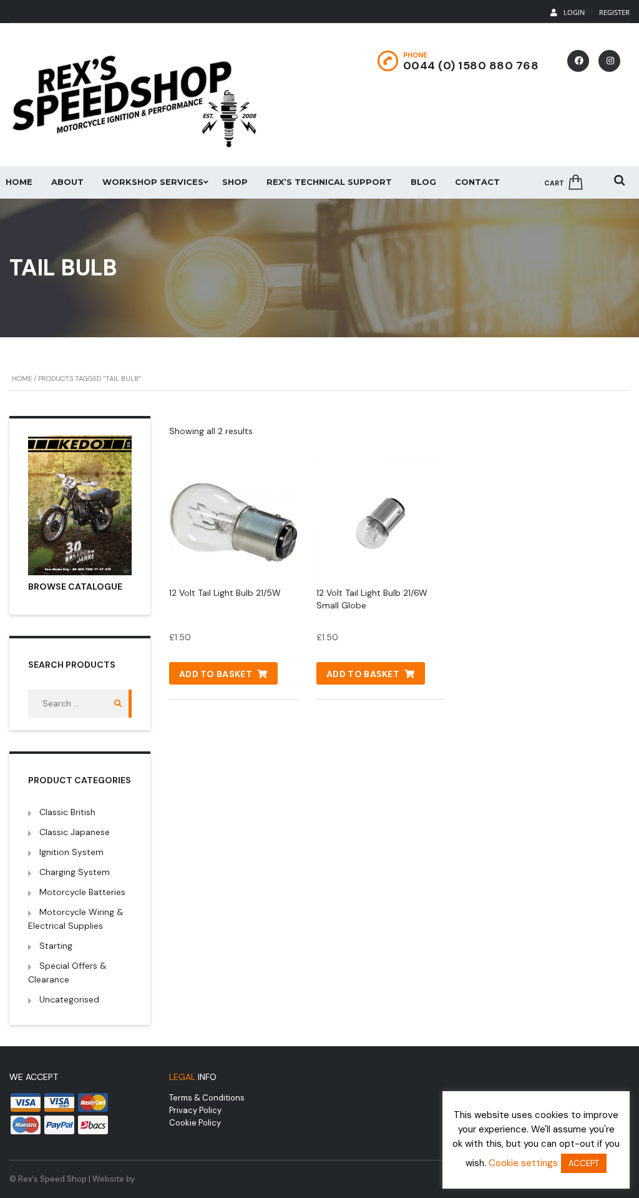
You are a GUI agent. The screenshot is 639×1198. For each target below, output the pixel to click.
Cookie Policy (195, 1122)
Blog (423, 182)
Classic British (67, 812)
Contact (477, 182)
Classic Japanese (74, 832)
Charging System (74, 872)
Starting (55, 945)
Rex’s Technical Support (329, 182)
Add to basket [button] (215, 674)
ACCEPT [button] (583, 1163)
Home (22, 378)
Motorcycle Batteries (82, 892)
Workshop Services (152, 182)
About (67, 182)
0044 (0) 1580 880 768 (471, 65)
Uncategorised (69, 999)
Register (614, 12)
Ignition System (71, 852)
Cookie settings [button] (523, 1163)
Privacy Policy (195, 1110)
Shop (235, 182)
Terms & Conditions (207, 1097)
